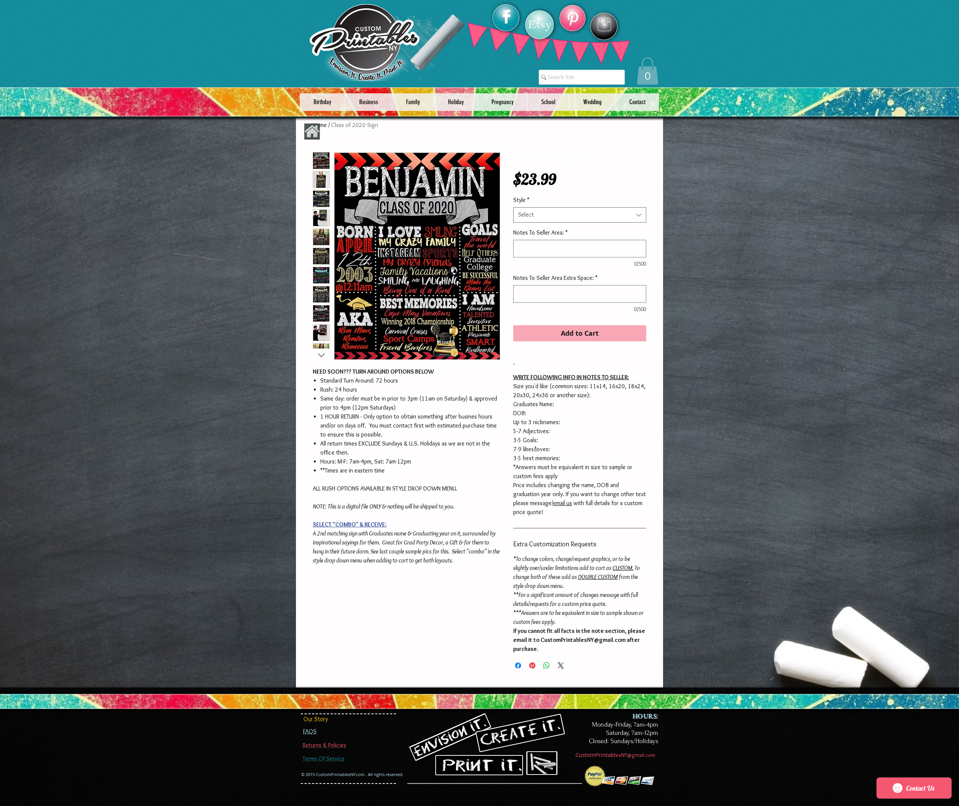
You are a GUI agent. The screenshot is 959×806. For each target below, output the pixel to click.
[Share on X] (560, 665)
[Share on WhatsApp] (546, 665)
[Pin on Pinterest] (532, 665)
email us (562, 503)
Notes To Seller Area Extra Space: (555, 277)
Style (521, 199)
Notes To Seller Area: (540, 232)
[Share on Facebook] (518, 665)
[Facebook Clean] (506, 16)
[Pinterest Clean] (573, 19)
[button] (647, 71)
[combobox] (579, 214)
